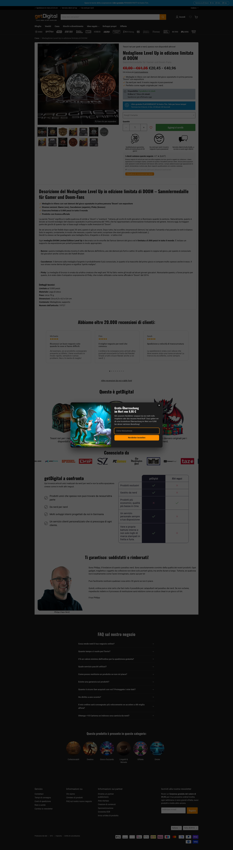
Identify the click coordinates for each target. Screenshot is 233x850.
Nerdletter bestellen (136, 437)
